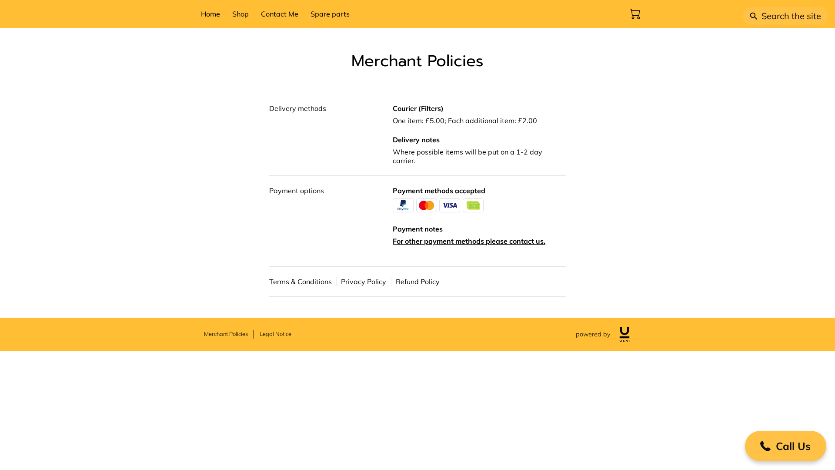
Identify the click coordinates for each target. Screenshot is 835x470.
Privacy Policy (363, 281)
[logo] (624, 334)
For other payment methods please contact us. (469, 241)
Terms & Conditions (300, 281)
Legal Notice (275, 333)
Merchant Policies (226, 333)
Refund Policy (418, 281)
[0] (635, 14)
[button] (785, 446)
